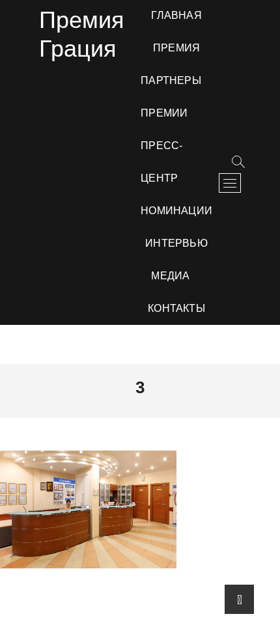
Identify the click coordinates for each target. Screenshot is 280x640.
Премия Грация (81, 34)
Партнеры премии (171, 96)
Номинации (176, 210)
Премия (176, 47)
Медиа (170, 275)
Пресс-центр (161, 162)
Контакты (176, 308)
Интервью (176, 243)
